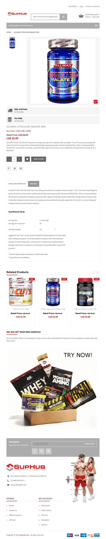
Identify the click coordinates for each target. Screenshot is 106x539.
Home (8, 32)
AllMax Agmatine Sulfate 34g (53, 309)
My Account (45, 506)
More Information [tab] (17, 184)
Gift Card (12, 520)
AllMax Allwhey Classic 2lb (85, 309)
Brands (11, 506)
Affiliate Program (15, 515)
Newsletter (45, 520)
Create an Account (93, 7)
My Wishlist (73, 7)
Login (81, 7)
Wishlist (27, 159)
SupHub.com (24, 535)
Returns (44, 525)
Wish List (44, 515)
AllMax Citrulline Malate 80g (26, 126)
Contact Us (13, 510)
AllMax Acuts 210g (21, 309)
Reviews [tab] (33, 184)
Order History (46, 510)
